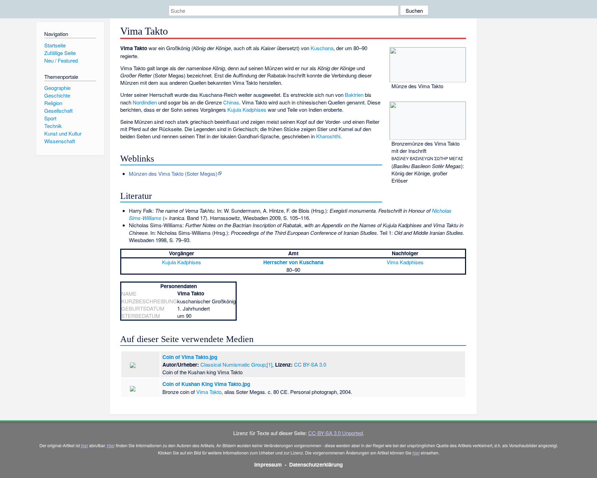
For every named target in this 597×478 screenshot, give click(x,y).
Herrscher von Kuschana (293, 262)
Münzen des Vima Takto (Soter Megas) (173, 173)
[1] (269, 364)
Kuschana (322, 48)
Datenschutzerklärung (316, 464)
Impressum (268, 464)
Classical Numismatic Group (232, 364)
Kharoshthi (328, 136)
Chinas (231, 102)
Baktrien (354, 94)
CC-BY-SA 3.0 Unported (335, 432)
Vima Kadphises (405, 262)
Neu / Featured (61, 60)
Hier (111, 445)
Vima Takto (208, 391)
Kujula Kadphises (246, 109)
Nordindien (145, 102)
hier (84, 445)
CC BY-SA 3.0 (310, 364)
